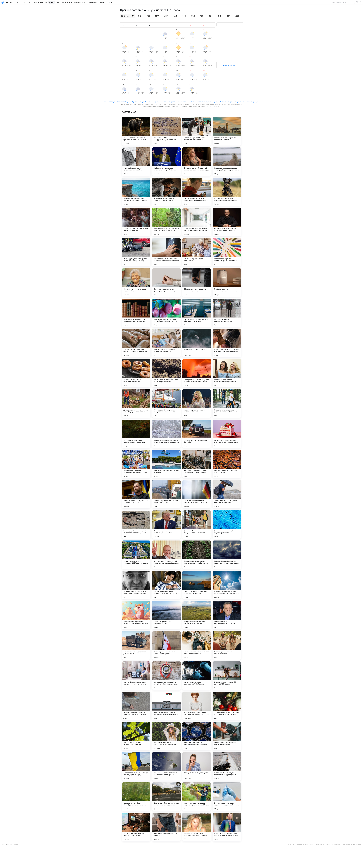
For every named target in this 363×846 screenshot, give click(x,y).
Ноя (228, 16)
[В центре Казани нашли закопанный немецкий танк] (136, 161)
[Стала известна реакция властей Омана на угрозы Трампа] (166, 524)
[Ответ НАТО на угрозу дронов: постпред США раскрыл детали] (227, 827)
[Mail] (3, 2)
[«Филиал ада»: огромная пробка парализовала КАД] (166, 494)
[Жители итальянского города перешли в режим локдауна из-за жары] (227, 585)
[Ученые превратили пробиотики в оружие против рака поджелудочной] (227, 524)
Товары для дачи (253, 102)
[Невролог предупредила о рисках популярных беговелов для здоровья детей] (227, 403)
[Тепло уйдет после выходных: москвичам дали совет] (227, 494)
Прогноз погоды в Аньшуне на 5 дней (145, 102)
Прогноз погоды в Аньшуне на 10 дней (204, 102)
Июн (184, 16)
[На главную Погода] (8, 2)
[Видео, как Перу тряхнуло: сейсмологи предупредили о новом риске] (227, 766)
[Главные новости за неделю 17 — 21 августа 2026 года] (136, 494)
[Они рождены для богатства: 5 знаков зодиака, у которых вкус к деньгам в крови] (196, 161)
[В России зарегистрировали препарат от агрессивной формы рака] (227, 796)
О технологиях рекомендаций (322, 844)
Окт (219, 16)
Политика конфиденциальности (304, 844)
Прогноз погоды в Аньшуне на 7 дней (174, 102)
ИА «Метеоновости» (355, 844)
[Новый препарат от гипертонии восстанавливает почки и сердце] (166, 252)
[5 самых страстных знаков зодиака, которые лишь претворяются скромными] (166, 192)
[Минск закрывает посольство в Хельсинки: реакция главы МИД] (166, 706)
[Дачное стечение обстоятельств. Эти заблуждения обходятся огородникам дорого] (136, 403)
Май (175, 16)
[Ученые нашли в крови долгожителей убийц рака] (196, 675)
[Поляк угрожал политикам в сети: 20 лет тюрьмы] (166, 645)
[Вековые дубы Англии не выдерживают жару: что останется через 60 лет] (136, 736)
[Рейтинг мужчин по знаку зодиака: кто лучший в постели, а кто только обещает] (166, 585)
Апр (166, 16)
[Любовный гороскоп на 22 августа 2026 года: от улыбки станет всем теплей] (166, 736)
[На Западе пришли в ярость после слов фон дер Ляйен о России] (166, 161)
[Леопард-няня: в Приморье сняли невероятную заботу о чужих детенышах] (166, 222)
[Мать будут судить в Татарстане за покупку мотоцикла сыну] (136, 252)
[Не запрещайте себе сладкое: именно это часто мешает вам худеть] (227, 434)
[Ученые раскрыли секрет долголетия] (196, 252)
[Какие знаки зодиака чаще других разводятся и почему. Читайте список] (166, 282)
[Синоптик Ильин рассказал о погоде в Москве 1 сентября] (196, 524)
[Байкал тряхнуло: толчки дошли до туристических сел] (196, 585)
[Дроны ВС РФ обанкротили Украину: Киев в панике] (136, 827)
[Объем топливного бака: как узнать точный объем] (227, 736)
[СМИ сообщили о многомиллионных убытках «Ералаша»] (227, 615)
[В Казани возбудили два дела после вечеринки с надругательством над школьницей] (196, 282)
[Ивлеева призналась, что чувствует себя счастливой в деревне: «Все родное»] (196, 827)
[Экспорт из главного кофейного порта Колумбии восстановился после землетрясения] (166, 675)
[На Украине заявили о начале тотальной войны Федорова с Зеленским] (227, 222)
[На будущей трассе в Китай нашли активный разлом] (196, 615)
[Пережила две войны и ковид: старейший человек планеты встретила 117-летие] (136, 282)
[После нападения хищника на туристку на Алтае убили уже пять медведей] (136, 131)
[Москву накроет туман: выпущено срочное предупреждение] (166, 615)
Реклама (16, 844)
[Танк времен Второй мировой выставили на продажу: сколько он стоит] (136, 524)
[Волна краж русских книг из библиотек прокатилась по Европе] (136, 313)
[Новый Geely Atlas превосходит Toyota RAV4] (196, 434)
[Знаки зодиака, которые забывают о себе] (227, 645)
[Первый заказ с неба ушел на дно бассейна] (166, 464)
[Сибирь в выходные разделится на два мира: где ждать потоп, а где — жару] (166, 434)
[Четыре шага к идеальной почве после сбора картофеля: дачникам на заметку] (166, 373)
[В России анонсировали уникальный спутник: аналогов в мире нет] (196, 736)
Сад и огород (239, 102)
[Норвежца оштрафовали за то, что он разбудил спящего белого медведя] (227, 161)
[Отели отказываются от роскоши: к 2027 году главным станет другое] (136, 555)
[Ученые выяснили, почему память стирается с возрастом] (196, 645)
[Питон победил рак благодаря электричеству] (227, 464)
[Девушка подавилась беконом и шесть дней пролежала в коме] (196, 222)
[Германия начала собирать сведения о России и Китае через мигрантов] (196, 494)
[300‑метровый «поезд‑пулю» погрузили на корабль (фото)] (166, 403)
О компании (9, 844)
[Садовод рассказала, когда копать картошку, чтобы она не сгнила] (196, 555)
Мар (157, 16)
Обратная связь (336, 844)
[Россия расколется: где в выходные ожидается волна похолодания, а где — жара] (227, 192)
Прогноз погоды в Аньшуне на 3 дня (116, 102)
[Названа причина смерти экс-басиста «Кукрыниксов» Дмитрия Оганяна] (136, 585)
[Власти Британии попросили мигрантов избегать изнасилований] (227, 131)
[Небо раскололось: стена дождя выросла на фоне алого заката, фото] (196, 373)
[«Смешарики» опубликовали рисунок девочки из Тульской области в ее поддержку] (136, 706)
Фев (148, 16)
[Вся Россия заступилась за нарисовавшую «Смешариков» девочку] (227, 252)
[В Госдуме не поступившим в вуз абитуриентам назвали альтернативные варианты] (196, 313)
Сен (210, 16)
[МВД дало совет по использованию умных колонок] (227, 282)
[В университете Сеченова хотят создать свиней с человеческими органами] (136, 343)
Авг (201, 16)
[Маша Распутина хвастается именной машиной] (196, 403)
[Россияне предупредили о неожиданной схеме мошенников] (136, 615)
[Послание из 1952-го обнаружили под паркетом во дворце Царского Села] (166, 131)
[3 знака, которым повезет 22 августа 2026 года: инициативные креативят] (227, 675)
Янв (139, 16)
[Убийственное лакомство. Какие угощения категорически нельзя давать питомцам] (227, 343)
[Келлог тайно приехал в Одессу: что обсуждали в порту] (136, 766)
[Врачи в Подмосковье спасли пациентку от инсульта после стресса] (136, 675)
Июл (193, 16)
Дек (237, 16)
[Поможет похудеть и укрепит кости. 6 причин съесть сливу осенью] (166, 313)
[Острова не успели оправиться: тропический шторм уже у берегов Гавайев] (166, 766)
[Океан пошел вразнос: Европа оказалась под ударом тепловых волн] (136, 192)
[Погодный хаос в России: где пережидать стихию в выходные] (227, 555)
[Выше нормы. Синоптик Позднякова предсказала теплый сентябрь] (136, 464)
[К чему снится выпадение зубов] (196, 766)
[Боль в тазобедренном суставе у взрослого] (166, 827)
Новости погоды (226, 102)
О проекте (291, 844)
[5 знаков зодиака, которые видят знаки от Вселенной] (136, 222)
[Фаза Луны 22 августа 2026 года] (196, 343)
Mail (3, 844)
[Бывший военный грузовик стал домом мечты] (136, 645)
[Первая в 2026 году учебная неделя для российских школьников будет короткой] (166, 343)
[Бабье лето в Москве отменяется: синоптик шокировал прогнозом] (227, 313)
